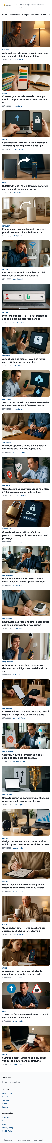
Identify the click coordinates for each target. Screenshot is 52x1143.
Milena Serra (17, 106)
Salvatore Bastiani (19, 236)
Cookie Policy (7, 1131)
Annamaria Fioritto (19, 718)
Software (35, 14)
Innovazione (14, 14)
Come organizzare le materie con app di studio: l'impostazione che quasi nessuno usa (25, 99)
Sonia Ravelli (17, 366)
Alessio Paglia (17, 149)
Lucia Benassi (18, 60)
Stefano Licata (18, 542)
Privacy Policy (7, 1128)
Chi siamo (6, 1117)
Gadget (25, 14)
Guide (43, 14)
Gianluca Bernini (19, 761)
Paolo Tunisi (16, 192)
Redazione (6, 1121)
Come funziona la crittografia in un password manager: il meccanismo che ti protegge (25, 535)
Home (4, 14)
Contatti (5, 1124)
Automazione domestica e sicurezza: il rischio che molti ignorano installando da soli (24, 668)
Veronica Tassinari (19, 322)
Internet (6, 226)
